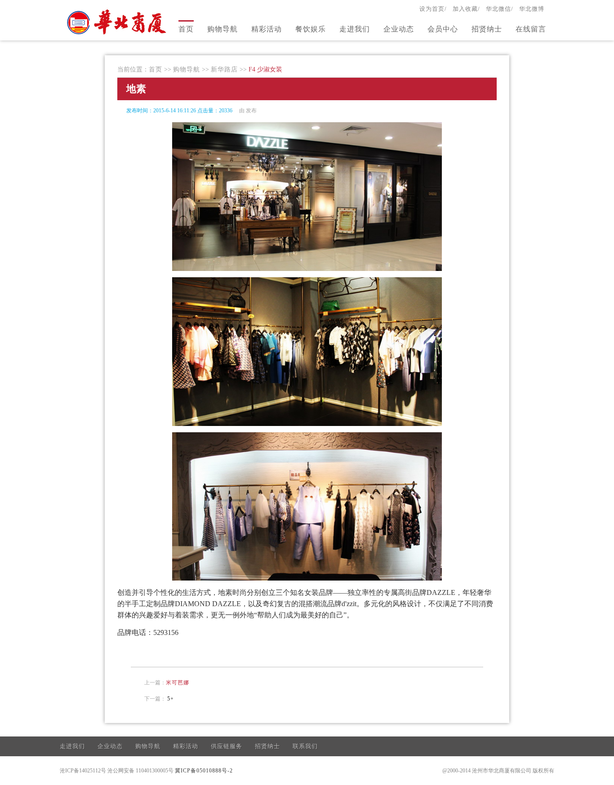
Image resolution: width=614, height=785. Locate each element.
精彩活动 (266, 29)
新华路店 (224, 69)
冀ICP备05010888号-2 (204, 770)
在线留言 (531, 29)
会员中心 (442, 29)
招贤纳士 (487, 29)
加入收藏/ (466, 8)
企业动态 (398, 29)
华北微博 (531, 8)
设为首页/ (433, 8)
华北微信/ (499, 8)
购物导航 (222, 29)
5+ (170, 699)
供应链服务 (226, 746)
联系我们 (305, 746)
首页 (186, 29)
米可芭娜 (177, 682)
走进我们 (354, 29)
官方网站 (117, 21)
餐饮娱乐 (310, 29)
